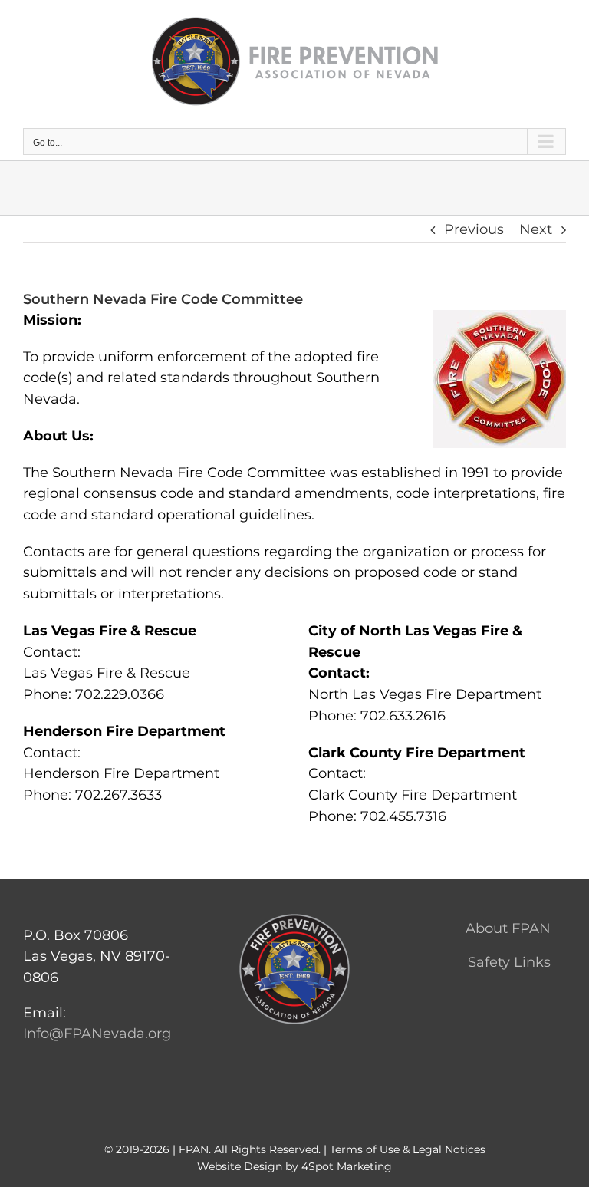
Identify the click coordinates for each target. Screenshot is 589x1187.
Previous (474, 229)
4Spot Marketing (346, 1166)
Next (535, 229)
